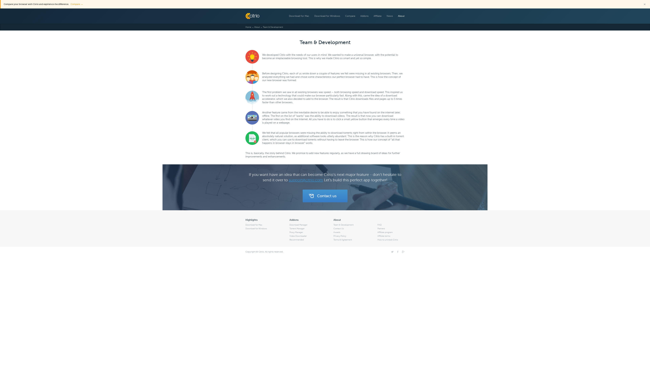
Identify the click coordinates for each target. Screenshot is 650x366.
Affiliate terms (383, 236)
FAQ (379, 225)
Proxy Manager (296, 232)
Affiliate (378, 16)
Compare (77, 4)
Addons (364, 16)
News (390, 16)
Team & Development (343, 225)
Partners (381, 228)
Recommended (296, 240)
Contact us (327, 196)
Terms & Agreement (342, 240)
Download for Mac (299, 16)
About (401, 16)
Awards (336, 232)
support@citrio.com (306, 180)
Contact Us (338, 228)
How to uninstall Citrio (387, 240)
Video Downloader (298, 236)
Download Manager (298, 225)
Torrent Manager (297, 228)
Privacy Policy (339, 236)
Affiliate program (385, 232)
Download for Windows (327, 16)
